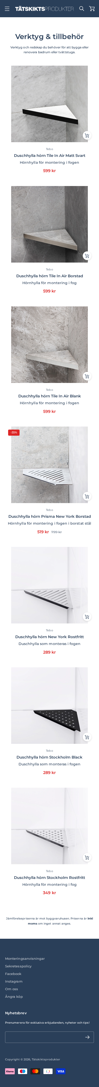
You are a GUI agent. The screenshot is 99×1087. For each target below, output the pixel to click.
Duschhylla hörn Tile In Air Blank (49, 396)
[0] (92, 9)
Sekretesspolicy (18, 966)
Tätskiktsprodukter (46, 1059)
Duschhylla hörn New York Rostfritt (49, 636)
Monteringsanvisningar (25, 959)
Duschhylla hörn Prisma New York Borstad (49, 516)
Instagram (14, 981)
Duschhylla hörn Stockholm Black (49, 757)
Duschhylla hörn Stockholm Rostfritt (49, 877)
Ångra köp (14, 997)
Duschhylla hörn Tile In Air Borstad (49, 275)
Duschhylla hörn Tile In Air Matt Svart (49, 155)
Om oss (11, 989)
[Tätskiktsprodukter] (44, 9)
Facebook (13, 974)
